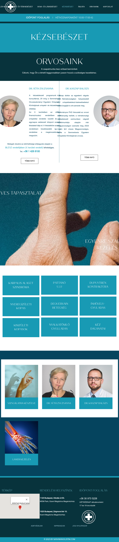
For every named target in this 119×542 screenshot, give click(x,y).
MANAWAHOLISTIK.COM (64, 539)
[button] (82, 6)
